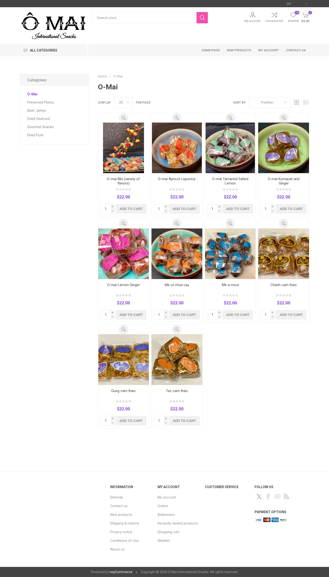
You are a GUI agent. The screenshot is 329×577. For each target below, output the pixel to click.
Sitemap (116, 497)
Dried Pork (35, 135)
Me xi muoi (230, 285)
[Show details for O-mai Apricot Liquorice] (176, 148)
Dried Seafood (38, 119)
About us (117, 549)
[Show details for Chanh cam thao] (283, 253)
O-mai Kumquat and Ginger (283, 181)
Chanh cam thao (283, 285)
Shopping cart (168, 532)
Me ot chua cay (177, 285)
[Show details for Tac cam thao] (176, 359)
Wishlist (164, 540)
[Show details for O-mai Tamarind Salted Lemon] (230, 148)
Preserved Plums (40, 102)
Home (102, 76)
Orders (163, 506)
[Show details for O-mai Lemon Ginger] (123, 253)
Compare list (274, 21)
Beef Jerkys (36, 110)
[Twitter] (259, 496)
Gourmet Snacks (40, 127)
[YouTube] (277, 496)
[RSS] (286, 496)
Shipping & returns (124, 523)
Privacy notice (121, 532)
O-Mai (32, 94)
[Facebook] (268, 496)
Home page (211, 50)
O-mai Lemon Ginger (123, 285)
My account (252, 21)
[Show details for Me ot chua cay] (176, 253)
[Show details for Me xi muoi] (230, 253)
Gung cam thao (123, 391)
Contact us (296, 50)
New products (239, 50)
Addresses (166, 514)
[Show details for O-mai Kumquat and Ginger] (283, 148)
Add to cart (131, 209)
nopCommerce (121, 572)
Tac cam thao (177, 391)
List (305, 102)
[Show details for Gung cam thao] (123, 359)
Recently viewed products (178, 523)
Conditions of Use (124, 540)
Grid (296, 102)
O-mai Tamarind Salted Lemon (230, 181)
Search (202, 17)
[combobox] (144, 17)
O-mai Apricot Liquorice (177, 179)
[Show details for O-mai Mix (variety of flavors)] (123, 148)
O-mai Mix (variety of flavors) (123, 181)
